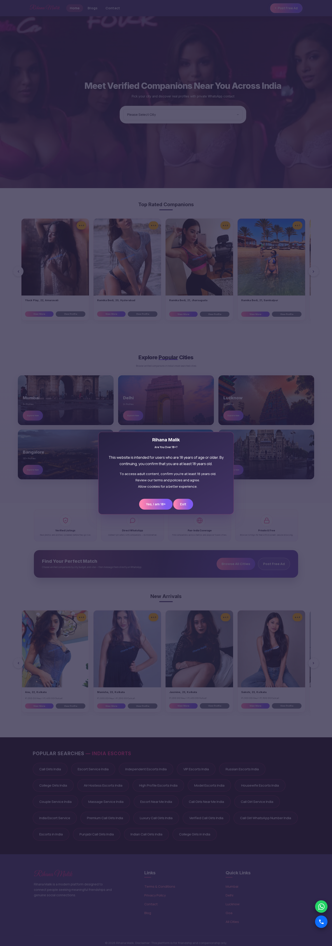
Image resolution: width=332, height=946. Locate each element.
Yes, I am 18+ (156, 504)
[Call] (321, 921)
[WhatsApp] (321, 906)
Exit (183, 504)
